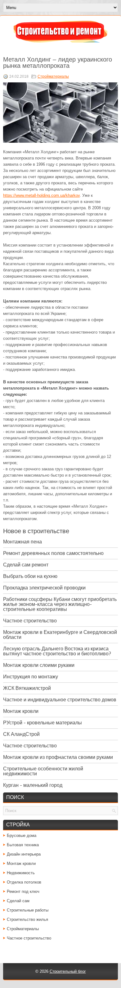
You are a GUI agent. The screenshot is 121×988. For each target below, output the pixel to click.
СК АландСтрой (21, 734)
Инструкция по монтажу (30, 676)
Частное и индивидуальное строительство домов (59, 699)
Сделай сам (18, 900)
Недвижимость (21, 872)
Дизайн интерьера (24, 854)
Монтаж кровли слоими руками (38, 665)
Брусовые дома (21, 835)
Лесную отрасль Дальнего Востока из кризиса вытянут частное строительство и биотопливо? (57, 651)
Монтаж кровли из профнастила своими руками (58, 757)
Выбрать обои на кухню (30, 576)
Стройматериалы (53, 76)
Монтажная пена (22, 541)
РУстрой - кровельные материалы (42, 722)
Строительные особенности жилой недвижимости (43, 771)
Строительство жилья (27, 919)
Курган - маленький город (32, 785)
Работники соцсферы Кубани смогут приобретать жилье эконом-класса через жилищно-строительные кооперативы (60, 604)
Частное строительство (30, 620)
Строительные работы (27, 910)
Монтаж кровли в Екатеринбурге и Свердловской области (60, 634)
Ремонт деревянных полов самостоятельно (53, 553)
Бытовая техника (23, 844)
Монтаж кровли (20, 711)
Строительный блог (68, 971)
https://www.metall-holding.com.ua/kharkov (41, 195)
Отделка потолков (24, 882)
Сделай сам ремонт (25, 564)
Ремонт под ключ (23, 891)
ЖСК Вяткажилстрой (27, 688)
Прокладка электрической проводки (44, 587)
